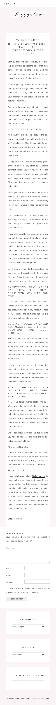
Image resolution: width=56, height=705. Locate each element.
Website (9, 582)
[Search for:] (28, 683)
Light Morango (38, 698)
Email (9, 575)
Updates (20, 519)
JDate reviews (38, 476)
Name (9, 568)
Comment (10, 548)
